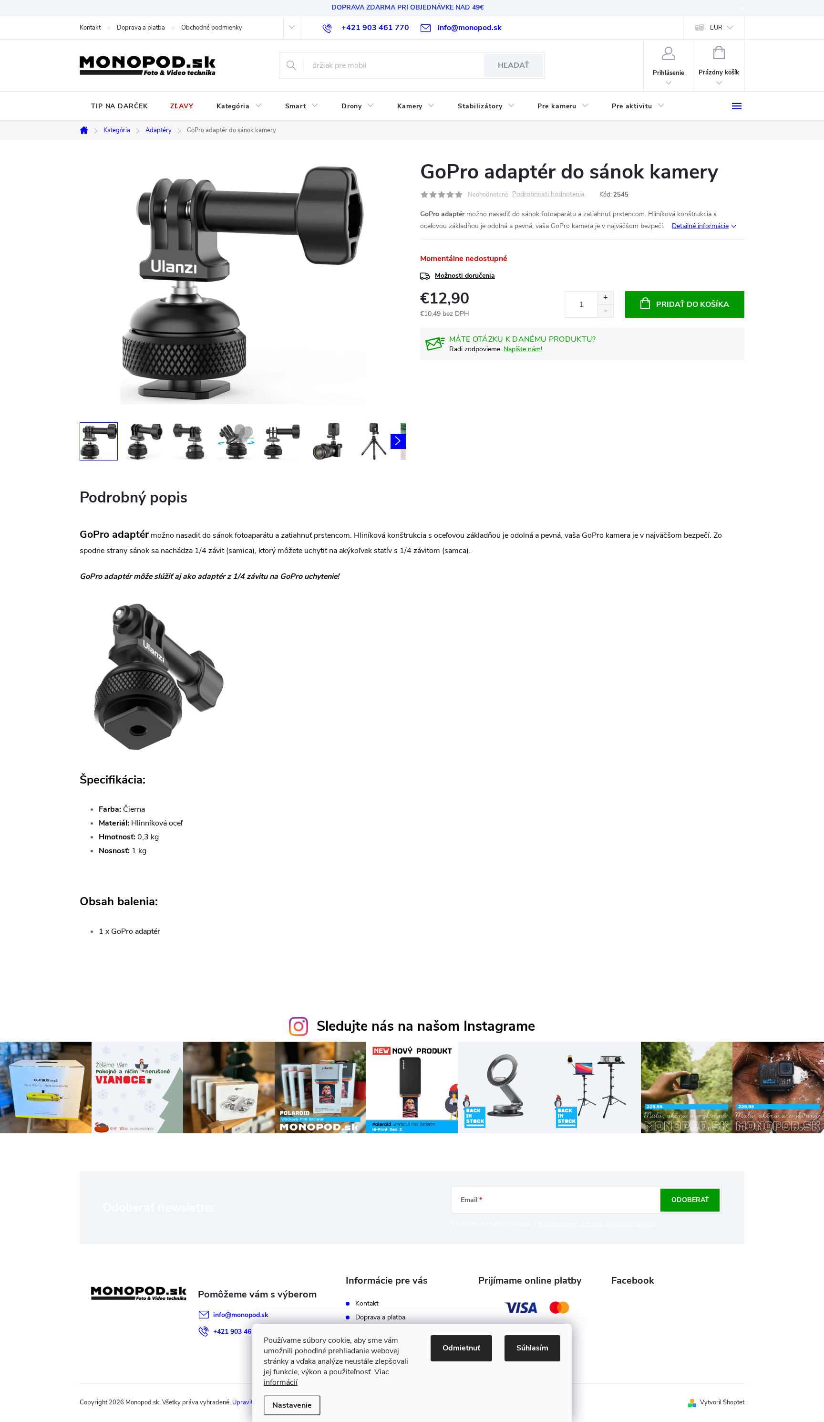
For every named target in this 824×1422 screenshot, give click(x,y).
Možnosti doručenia (465, 275)
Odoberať (690, 1199)
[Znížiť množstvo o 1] (605, 310)
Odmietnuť (461, 1348)
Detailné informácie (700, 225)
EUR (716, 27)
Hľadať (513, 65)
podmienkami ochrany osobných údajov (597, 1223)
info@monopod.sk (240, 1314)
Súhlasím (532, 1348)
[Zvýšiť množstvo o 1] (605, 298)
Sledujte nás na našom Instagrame (426, 1026)
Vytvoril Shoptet (722, 1402)
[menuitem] (119, 106)
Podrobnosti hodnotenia (548, 194)
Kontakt (90, 27)
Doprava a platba (141, 27)
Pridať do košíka (692, 304)
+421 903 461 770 (240, 1331)
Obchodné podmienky (211, 27)
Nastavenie (292, 1405)
